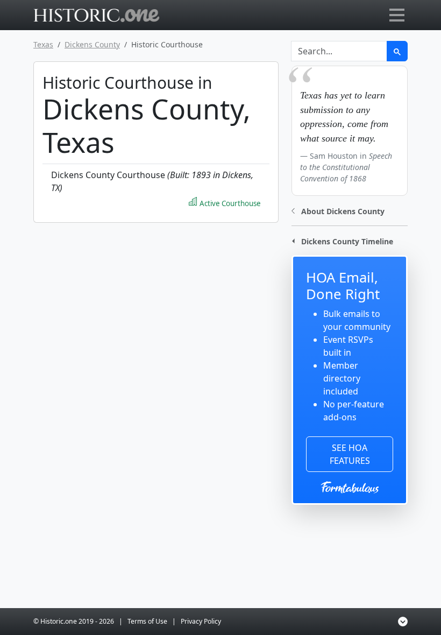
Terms (147, 621)
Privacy (201, 621)
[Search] (397, 51)
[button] (338, 210)
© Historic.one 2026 (73, 621)
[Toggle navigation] (397, 15)
